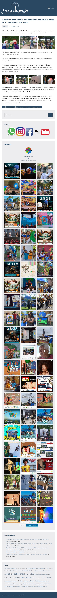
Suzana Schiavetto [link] (36, 107)
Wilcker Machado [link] (37, 586)
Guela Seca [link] (44, 574)
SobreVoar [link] (12, 584)
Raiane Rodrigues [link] (7, 581)
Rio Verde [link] (28, 107)
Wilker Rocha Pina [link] (43, 586)
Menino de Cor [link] (44, 577)
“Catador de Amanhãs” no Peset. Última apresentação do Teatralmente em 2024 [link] (26, 554)
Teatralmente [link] (46, 584)
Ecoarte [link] (18, 570)
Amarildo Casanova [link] (23, 568)
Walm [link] (17, 586)
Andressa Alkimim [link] (40, 568)
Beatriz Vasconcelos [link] (49, 568)
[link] (2, 13)
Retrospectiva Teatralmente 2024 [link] (15, 552)
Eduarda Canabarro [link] (35, 570)
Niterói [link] (49, 577)
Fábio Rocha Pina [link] (10, 107)
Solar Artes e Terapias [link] (19, 584)
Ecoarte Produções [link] (26, 570)
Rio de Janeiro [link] (14, 581)
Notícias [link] (5, 26)
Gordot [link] (40, 574)
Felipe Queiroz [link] (43, 570)
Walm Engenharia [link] (21, 586)
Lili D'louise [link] (39, 577)
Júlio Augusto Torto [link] (22, 577)
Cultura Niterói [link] (13, 570)
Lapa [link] (32, 577)
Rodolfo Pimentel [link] (26, 581)
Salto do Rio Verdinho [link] (42, 581)
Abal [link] (4, 107)
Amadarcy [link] (17, 568)
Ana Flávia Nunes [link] (31, 568)
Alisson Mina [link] (13, 568)
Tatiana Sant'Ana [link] (38, 584)
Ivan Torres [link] (10, 577)
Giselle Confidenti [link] (20, 107)
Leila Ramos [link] (35, 577)
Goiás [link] (37, 574)
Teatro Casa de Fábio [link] (10, 586)
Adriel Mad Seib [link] (7, 568)
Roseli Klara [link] (34, 581)
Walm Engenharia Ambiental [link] (28, 586)
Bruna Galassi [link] (7, 570)
